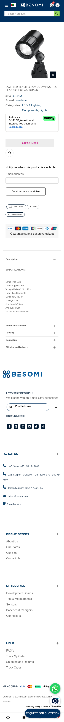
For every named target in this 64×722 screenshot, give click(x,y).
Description (11, 259)
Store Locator (14, 504)
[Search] (57, 13)
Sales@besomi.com (18, 496)
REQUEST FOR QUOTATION (42, 713)
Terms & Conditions (52, 707)
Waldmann (22, 100)
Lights (43, 110)
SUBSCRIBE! (56, 407)
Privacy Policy (33, 707)
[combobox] (29, 14)
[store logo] (32, 5)
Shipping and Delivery (17, 347)
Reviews (10, 333)
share (34, 206)
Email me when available (26, 191)
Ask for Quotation (17, 214)
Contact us (11, 340)
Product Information (16, 325)
